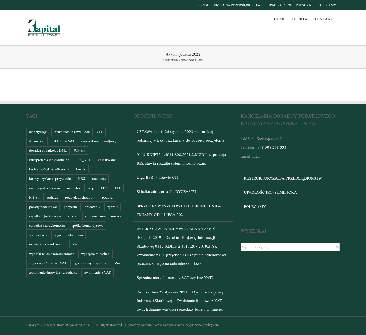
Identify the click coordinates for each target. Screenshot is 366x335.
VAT (75, 244)
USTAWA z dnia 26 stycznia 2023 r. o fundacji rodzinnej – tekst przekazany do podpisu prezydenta (180, 136)
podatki (107, 197)
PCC (104, 187)
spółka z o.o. (38, 234)
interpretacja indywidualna (49, 159)
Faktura (79, 150)
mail (256, 156)
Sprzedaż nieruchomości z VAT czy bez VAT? (175, 277)
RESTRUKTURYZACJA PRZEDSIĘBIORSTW (283, 178)
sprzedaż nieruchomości (47, 225)
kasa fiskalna (107, 159)
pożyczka (71, 206)
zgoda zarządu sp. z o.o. (90, 262)
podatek (52, 197)
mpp (90, 187)
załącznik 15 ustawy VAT (47, 262)
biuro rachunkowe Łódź (72, 131)
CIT (100, 131)
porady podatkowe (43, 206)
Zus (117, 262)
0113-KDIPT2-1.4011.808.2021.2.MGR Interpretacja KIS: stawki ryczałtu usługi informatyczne (181, 159)
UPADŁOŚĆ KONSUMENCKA (270, 192)
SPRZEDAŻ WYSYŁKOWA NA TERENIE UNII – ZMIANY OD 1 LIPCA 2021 (179, 210)
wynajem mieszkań (95, 253)
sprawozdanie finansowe (103, 216)
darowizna (37, 141)
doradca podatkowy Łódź (48, 150)
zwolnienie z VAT (97, 272)
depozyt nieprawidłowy (99, 141)
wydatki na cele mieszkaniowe (51, 253)
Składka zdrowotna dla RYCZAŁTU (166, 191)
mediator (73, 187)
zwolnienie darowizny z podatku (53, 272)
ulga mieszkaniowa (68, 234)
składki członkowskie (45, 216)
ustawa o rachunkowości (47, 244)
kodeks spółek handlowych (49, 169)
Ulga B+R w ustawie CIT (157, 177)
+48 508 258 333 (271, 147)
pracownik (92, 206)
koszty (81, 169)
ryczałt (112, 206)
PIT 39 (34, 197)
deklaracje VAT (63, 141)
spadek (73, 216)
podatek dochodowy (80, 197)
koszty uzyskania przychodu (50, 178)
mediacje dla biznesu (44, 187)
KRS (81, 178)
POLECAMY (255, 206)
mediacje (99, 178)
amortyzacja (38, 131)
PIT (118, 187)
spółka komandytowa (87, 225)
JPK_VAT (83, 159)
